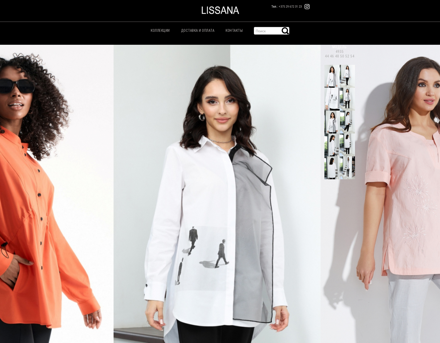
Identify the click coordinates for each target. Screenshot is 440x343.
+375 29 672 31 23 (290, 6)
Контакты (234, 30)
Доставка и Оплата (198, 30)
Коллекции (160, 30)
